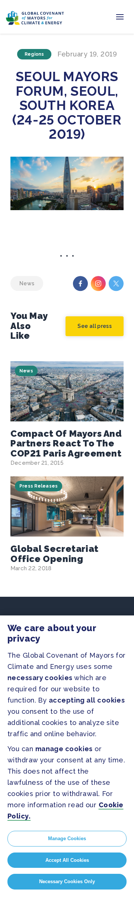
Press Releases (38, 486)
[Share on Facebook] (80, 283)
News (26, 371)
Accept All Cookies (67, 860)
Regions (34, 54)
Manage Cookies (67, 838)
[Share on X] (116, 283)
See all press (94, 326)
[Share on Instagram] (98, 283)
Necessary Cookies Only (67, 881)
